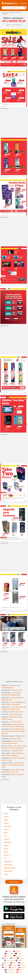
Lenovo (6, 823)
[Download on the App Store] (14, 916)
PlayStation (8, 842)
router (6, 874)
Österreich (9, 955)
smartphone (8, 861)
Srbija (5, 967)
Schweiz (21, 970)
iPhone (6, 845)
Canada (20, 972)
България (23, 967)
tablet (6, 833)
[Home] (10, 2)
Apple (6, 813)
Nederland (14, 967)
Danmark (14, 965)
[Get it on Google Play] (14, 908)
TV (5, 858)
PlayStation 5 (8, 865)
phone (6, 849)
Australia (19, 953)
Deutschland (19, 955)
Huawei (6, 839)
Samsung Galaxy (10, 868)
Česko (9, 951)
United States (11, 972)
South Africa (10, 953)
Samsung (7, 826)
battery (6, 816)
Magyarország (10, 960)
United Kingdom (11, 970)
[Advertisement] (14, 123)
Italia (14, 958)
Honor (6, 852)
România (21, 958)
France (6, 958)
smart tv (6, 829)
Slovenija (22, 965)
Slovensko (18, 951)
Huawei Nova (8, 871)
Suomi (5, 965)
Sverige (14, 963)
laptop (6, 820)
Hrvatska (20, 960)
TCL (5, 836)
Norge (22, 963)
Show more (14, 882)
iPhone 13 (7, 855)
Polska (6, 963)
